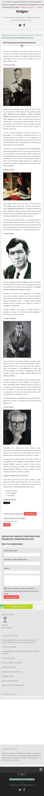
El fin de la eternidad (9, 647)
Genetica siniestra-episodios (12, 663)
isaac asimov (13, 755)
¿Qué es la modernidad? (10, 681)
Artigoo (22, 11)
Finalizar (39, 7)
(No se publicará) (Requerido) (15, 559)
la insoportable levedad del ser (30, 755)
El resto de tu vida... (8, 658)
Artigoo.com (6, 35)
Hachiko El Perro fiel (9, 667)
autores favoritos (20, 758)
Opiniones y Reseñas (34, 35)
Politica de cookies (27, 7)
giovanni (5, 625)
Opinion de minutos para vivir (12, 672)
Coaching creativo (8, 676)
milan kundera (33, 758)
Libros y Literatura (19, 35)
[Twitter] (19, 25)
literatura (36, 753)
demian (4, 755)
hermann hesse (7, 758)
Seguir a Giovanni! (8, 614)
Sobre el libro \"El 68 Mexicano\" (13, 685)
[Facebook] (24, 25)
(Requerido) (10, 550)
